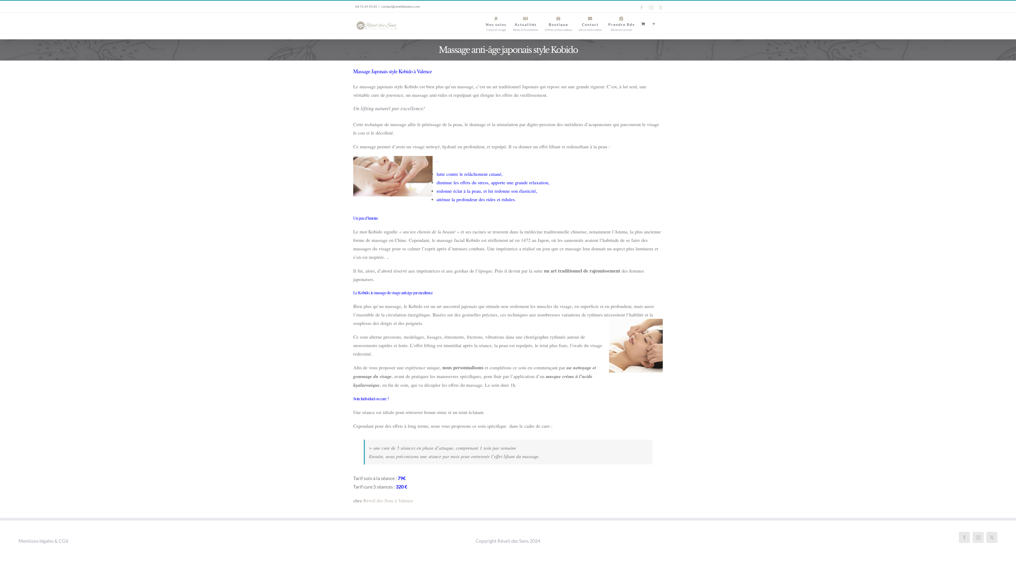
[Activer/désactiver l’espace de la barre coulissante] (654, 24)
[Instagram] (978, 537)
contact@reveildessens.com (400, 6)
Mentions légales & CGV (44, 541)
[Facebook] (964, 537)
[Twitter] (991, 537)
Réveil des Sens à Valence (388, 500)
